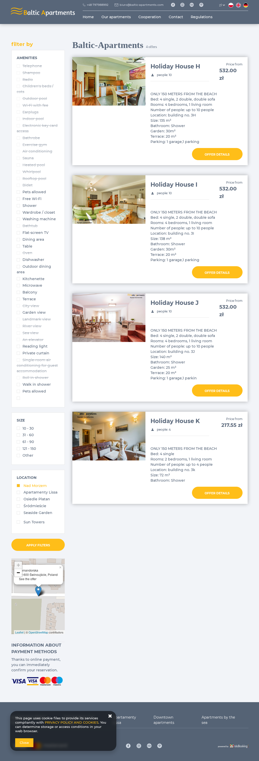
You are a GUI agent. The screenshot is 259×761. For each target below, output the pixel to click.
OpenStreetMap (38, 632)
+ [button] (18, 565)
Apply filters (38, 545)
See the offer (27, 579)
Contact (176, 17)
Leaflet (19, 632)
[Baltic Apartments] (203, 5)
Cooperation (149, 17)
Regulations (201, 17)
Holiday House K (175, 421)
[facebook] (174, 5)
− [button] (18, 573)
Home (88, 17)
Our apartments (116, 17)
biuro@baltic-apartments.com (142, 5)
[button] (27, 58)
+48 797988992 (97, 5)
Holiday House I (173, 184)
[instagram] (184, 5)
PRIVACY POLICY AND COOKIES (71, 722)
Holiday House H (175, 66)
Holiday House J (174, 302)
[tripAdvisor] (193, 5)
